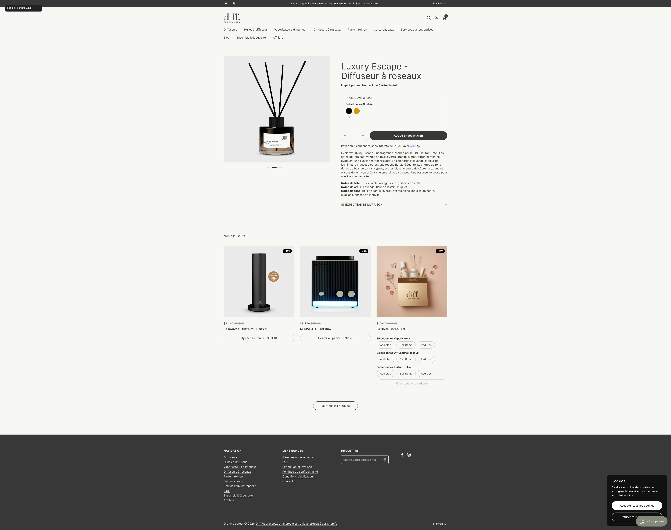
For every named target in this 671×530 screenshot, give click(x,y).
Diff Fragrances (266, 523)
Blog (227, 490)
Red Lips (426, 345)
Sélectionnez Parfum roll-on (394, 367)
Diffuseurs (230, 457)
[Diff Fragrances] (233, 17)
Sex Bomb (406, 345)
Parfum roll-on (233, 476)
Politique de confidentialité (300, 471)
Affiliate (229, 500)
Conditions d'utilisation (297, 476)
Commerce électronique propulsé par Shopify (307, 523)
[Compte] (436, 18)
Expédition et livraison (297, 467)
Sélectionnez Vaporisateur (393, 338)
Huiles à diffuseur (235, 462)
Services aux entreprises (240, 486)
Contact (287, 481)
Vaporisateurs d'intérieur (240, 467)
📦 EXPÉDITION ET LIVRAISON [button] (362, 204)
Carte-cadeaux (234, 481)
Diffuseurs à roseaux (237, 471)
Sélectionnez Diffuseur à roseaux (398, 352)
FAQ (285, 462)
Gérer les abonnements (297, 457)
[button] (428, 18)
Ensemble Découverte (238, 495)
